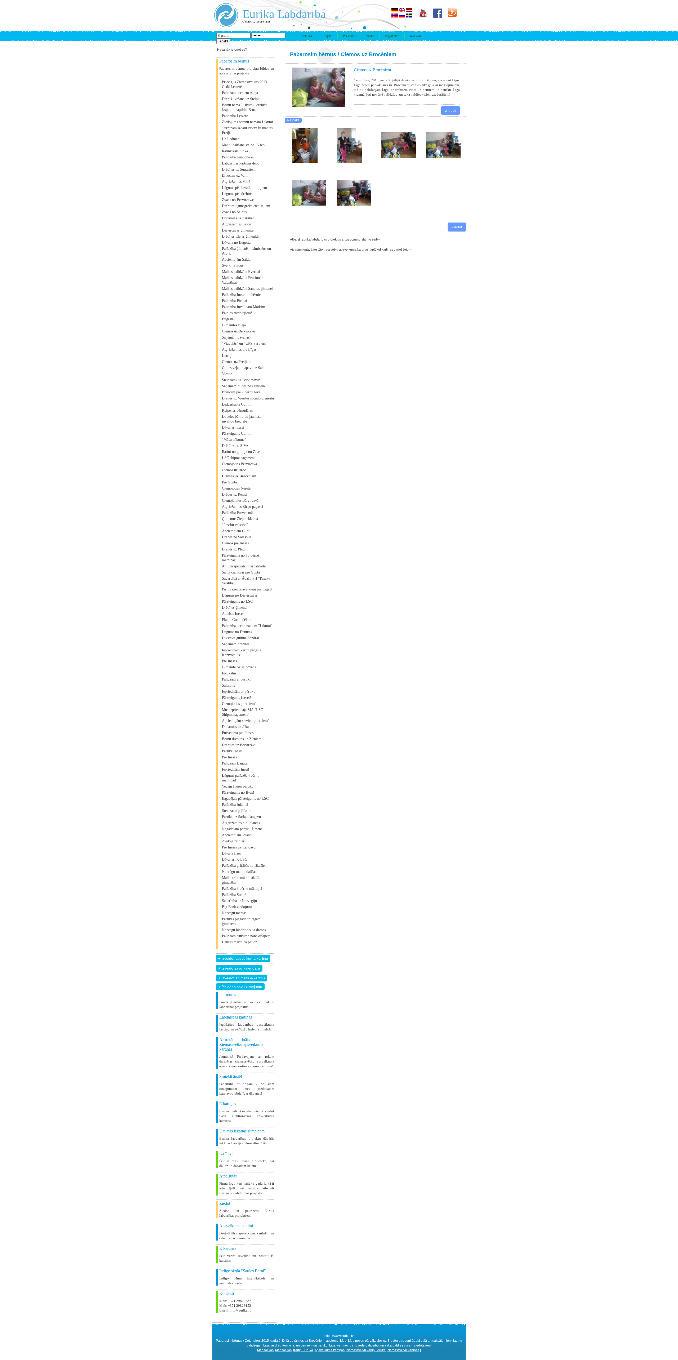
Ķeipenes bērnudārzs (237, 410)
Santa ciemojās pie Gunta (241, 572)
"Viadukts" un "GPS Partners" (244, 343)
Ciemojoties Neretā (236, 488)
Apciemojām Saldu (236, 259)
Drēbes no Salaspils (236, 537)
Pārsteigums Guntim (237, 433)
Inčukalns (229, 673)
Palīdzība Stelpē (234, 895)
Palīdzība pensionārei (238, 157)
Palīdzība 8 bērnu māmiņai (242, 889)
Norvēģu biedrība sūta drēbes (244, 930)
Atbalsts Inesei (233, 614)
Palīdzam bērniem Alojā (240, 93)
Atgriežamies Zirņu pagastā (242, 507)
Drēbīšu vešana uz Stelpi (240, 99)
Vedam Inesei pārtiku (237, 786)
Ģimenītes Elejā (234, 325)
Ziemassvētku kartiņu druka (366, 1350)
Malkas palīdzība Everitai (241, 272)
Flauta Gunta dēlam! (237, 620)
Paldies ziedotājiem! (237, 313)
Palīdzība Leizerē (235, 116)
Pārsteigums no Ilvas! (238, 792)
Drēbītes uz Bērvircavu (239, 745)
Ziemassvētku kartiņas (403, 1350)
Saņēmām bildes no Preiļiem (243, 386)
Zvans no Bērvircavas (238, 200)
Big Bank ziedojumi (237, 907)
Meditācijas (265, 1350)
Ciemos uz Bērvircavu (238, 331)
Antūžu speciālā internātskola (244, 566)
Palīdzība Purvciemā (237, 513)
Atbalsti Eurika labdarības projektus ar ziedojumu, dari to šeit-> (335, 239)
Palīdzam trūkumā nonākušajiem (246, 936)
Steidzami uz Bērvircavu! (241, 380)
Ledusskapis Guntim (237, 404)
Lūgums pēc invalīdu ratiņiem (244, 188)
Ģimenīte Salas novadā (239, 667)
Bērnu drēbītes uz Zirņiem (241, 739)
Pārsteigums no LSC (237, 601)
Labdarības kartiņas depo (240, 163)
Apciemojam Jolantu (237, 835)
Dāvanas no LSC (234, 859)
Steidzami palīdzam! (237, 811)
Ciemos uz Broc (234, 470)
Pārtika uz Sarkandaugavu (241, 817)
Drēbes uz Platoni (235, 549)
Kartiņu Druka (303, 1350)
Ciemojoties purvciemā (239, 704)
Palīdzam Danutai (235, 763)
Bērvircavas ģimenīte (237, 230)
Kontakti (415, 36)
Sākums (307, 36)
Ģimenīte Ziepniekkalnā (240, 519)
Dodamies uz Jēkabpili (239, 727)
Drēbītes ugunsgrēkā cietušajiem (246, 206)
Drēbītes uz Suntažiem (239, 169)
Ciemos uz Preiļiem (236, 362)
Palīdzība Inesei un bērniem (243, 295)
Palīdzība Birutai (234, 301)
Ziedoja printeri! (234, 841)
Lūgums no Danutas (237, 632)
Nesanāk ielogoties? (232, 49)
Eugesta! (228, 319)
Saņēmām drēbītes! (236, 644)
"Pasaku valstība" (235, 525)
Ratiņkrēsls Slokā (235, 151)
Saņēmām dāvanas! (236, 337)
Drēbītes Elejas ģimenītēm (241, 236)
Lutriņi (227, 356)
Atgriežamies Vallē (236, 182)
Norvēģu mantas (234, 913)
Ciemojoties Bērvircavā (239, 464)
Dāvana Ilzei (231, 853)
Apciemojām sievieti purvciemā (245, 721)
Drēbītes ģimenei (234, 608)
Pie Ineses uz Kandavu (239, 847)
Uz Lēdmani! (232, 139)
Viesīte (227, 374)
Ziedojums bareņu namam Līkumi (247, 122)
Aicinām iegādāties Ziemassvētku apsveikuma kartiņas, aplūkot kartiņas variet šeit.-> (350, 249)
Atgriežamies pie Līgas (239, 350)
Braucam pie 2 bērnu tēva (241, 392)
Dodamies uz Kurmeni (239, 218)
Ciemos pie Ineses (235, 543)
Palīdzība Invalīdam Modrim (243, 307)
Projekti (327, 36)
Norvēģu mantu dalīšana (240, 872)
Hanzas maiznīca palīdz (239, 942)
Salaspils (228, 685)
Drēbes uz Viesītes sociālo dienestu (248, 398)
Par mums (349, 36)
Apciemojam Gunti (236, 531)
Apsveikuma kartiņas (330, 1350)
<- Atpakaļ (293, 120)
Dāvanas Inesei (233, 427)
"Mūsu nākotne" (234, 440)
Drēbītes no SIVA (235, 446)
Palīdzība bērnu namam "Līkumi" (247, 626)
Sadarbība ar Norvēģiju (239, 901)
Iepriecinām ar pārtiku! (239, 692)
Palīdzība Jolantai (235, 805)
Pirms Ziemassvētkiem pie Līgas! (247, 589)
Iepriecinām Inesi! (235, 769)
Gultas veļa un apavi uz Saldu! (245, 368)
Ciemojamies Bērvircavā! (241, 501)
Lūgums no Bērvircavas (239, 595)
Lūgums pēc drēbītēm (238, 194)
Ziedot (370, 36)
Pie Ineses (229, 661)
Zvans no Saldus (234, 212)
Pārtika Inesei (232, 751)
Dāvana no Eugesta (236, 243)
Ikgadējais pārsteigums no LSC (245, 799)
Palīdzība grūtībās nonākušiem (244, 866)
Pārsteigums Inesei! (236, 698)
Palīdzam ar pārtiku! (237, 679)
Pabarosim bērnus (313, 54)
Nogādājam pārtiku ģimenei (243, 829)
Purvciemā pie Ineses (237, 733)
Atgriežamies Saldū (236, 224)
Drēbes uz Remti (234, 494)
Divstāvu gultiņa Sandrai (240, 638)
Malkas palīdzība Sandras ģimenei (247, 289)
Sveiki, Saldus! (233, 266)
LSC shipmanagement (238, 458)
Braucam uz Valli (235, 175)
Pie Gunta (229, 482)
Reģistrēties (392, 36)
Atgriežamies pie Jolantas (241, 823)
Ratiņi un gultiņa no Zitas (241, 452)
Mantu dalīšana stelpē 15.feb (243, 145)
